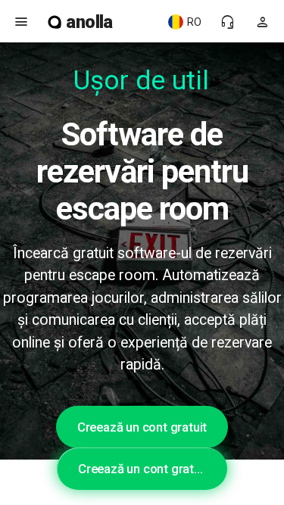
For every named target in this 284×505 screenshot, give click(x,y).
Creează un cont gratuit (142, 427)
